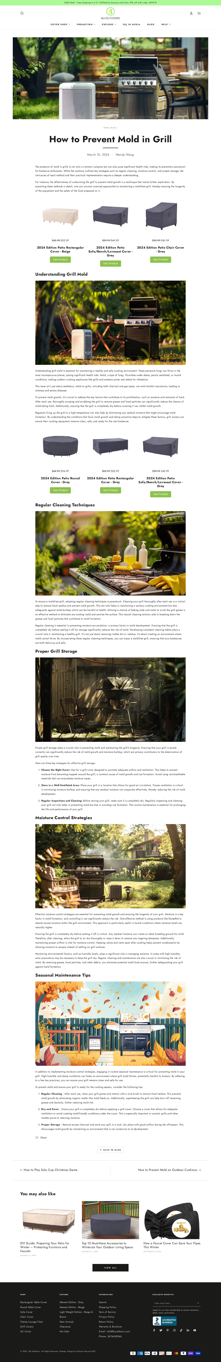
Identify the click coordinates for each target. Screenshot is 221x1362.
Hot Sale (64, 1331)
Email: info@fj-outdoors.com (114, 1331)
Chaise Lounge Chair (31, 1322)
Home (106, 128)
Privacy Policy (106, 1317)
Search (102, 1302)
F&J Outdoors (34, 1351)
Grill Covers (26, 1326)
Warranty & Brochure (110, 1326)
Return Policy (106, 1322)
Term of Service (107, 1312)
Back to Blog (112, 1150)
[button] (22, 13)
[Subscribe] (199, 1303)
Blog (113, 128)
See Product (60, 259)
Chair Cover (27, 1317)
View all (110, 1267)
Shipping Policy (107, 1307)
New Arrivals (67, 1322)
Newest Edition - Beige (72, 1307)
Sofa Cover (26, 1312)
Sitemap (62, 1351)
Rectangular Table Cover (33, 1302)
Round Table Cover (30, 1307)
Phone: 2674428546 (110, 1336)
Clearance (65, 1326)
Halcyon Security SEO (86, 1351)
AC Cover (25, 1331)
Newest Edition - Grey (72, 1302)
